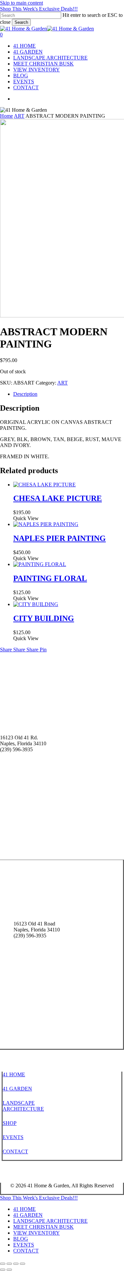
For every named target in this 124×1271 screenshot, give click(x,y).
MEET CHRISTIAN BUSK (43, 1227)
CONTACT (15, 1151)
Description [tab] (25, 394)
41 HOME (14, 1074)
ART (19, 116)
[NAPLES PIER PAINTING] (45, 524)
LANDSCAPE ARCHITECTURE (23, 1106)
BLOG (20, 1239)
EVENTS (13, 1137)
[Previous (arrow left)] (2, 1270)
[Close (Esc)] (22, 1264)
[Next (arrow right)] (9, 1270)
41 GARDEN (17, 1088)
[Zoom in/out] (2, 1264)
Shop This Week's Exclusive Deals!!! (39, 9)
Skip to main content (21, 3)
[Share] (16, 1264)
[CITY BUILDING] (35, 604)
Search (21, 22)
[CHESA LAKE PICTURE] (44, 484)
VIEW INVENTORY (36, 1233)
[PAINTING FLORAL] (39, 564)
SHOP (10, 1123)
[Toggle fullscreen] (9, 1264)
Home (6, 116)
